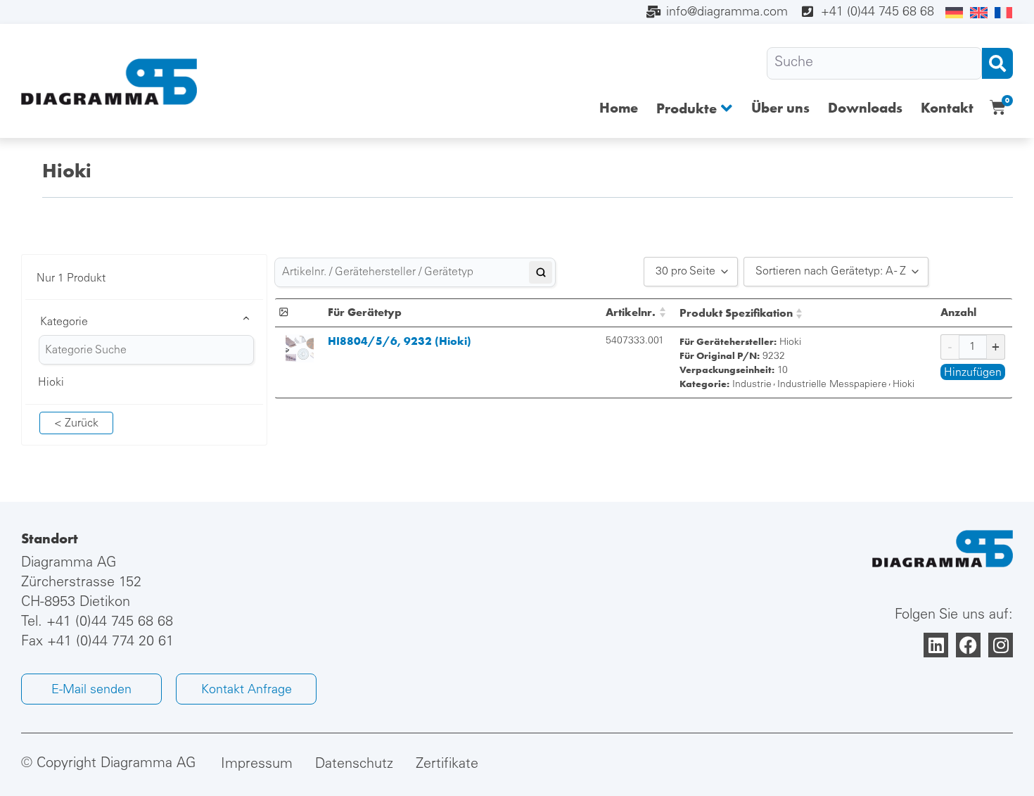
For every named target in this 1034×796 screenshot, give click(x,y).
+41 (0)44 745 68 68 (109, 623)
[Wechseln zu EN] (979, 13)
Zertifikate (447, 765)
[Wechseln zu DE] (954, 13)
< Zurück (76, 423)
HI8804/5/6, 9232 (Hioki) (399, 341)
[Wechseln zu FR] (1003, 13)
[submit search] (997, 63)
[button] (694, 108)
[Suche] (874, 63)
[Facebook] (968, 645)
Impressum (257, 765)
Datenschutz (354, 765)
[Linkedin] (936, 645)
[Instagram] (1000, 645)
